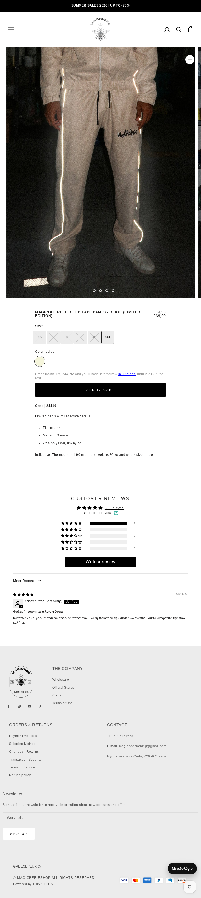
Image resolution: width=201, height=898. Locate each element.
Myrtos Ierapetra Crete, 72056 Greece (136, 756)
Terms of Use (62, 703)
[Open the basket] (190, 29)
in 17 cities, (127, 374)
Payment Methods (23, 736)
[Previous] (78, 290)
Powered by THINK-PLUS (33, 884)
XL (94, 337)
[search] (179, 29)
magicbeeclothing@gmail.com (142, 746)
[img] (23, 594)
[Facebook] (8, 706)
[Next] (123, 290)
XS (39, 337)
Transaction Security (25, 759)
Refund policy (20, 775)
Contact (58, 695)
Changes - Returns (24, 751)
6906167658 (123, 736)
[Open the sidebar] (11, 29)
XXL (108, 337)
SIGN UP (18, 834)
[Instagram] (19, 706)
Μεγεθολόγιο (182, 869)
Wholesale (60, 679)
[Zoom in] (189, 59)
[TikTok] (40, 706)
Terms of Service (22, 767)
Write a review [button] (100, 561)
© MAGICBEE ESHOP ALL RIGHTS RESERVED (53, 878)
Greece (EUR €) (27, 866)
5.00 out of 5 (114, 508)
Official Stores (63, 687)
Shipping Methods (23, 744)
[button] (72, 523)
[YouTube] (29, 706)
